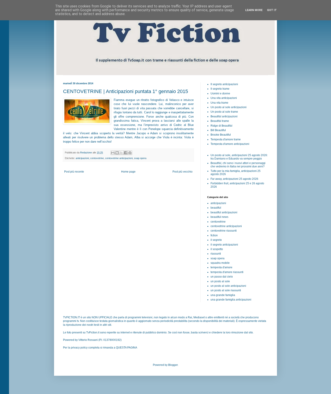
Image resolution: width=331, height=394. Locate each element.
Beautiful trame (220, 121)
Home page (128, 171)
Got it (272, 10)
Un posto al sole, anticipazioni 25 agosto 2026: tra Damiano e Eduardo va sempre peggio (239, 157)
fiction (214, 235)
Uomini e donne (220, 93)
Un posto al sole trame (224, 111)
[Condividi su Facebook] (125, 152)
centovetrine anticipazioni (119, 158)
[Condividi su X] (121, 152)
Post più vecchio (182, 171)
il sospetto (217, 249)
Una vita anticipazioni (224, 98)
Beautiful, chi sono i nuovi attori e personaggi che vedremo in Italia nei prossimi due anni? (238, 165)
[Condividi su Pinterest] (130, 152)
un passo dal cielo (222, 276)
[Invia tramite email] (113, 152)
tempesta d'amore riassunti (227, 272)
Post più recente (74, 171)
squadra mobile (220, 262)
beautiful (216, 207)
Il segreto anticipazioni (224, 84)
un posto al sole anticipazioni (228, 285)
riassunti (216, 253)
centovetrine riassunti (224, 230)
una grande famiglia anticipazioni (231, 299)
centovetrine (97, 158)
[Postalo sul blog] (117, 152)
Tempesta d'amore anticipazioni (230, 144)
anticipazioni (82, 158)
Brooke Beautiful (221, 134)
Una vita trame (219, 102)
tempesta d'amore (221, 267)
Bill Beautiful (218, 130)
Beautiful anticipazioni (224, 116)
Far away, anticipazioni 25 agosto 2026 (234, 178)
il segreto (216, 239)
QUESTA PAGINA (126, 347)
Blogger (173, 365)
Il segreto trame (220, 88)
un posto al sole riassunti (226, 290)
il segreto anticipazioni (224, 244)
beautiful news (219, 217)
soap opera (140, 158)
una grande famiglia (223, 295)
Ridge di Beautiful (221, 125)
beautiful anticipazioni (224, 212)
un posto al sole (220, 281)
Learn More (254, 10)
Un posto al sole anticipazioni (229, 107)
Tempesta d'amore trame (226, 139)
